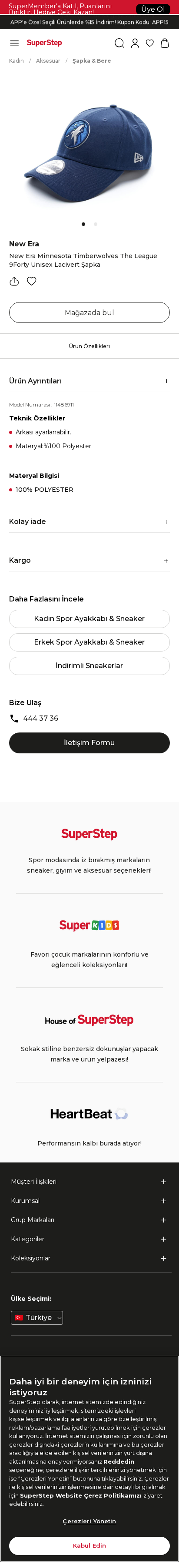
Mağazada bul (89, 313)
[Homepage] (44, 43)
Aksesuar (48, 60)
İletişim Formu (89, 743)
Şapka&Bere (92, 60)
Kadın (16, 60)
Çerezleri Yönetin (89, 1521)
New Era (24, 244)
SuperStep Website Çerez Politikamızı (81, 1495)
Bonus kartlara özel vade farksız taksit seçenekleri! (89, 15)
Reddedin (118, 1461)
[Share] (14, 281)
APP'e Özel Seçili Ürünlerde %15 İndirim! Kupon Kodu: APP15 (89, 22)
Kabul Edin (89, 1545)
